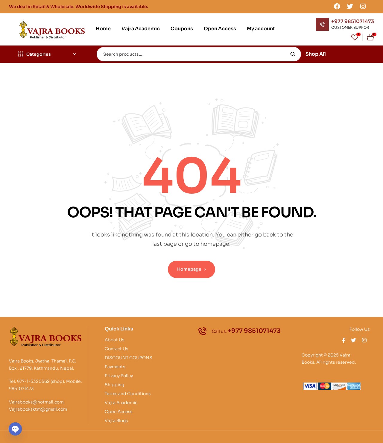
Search (293, 54)
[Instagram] (363, 6)
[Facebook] (337, 6)
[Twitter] (350, 6)
